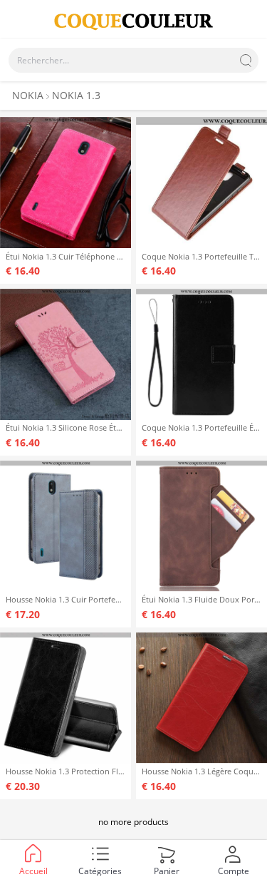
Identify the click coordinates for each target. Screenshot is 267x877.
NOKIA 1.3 (76, 95)
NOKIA (27, 95)
